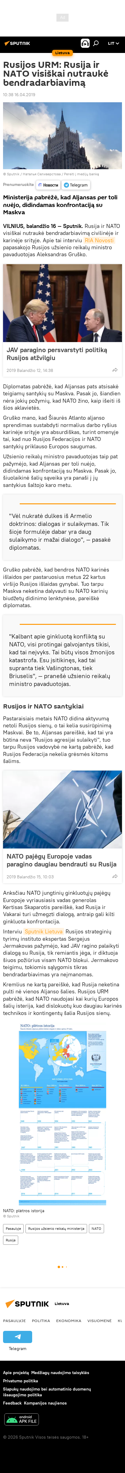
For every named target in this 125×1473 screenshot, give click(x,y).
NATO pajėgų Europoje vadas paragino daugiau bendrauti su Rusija (62, 860)
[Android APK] (21, 1420)
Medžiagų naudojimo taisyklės (60, 1372)
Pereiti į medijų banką (81, 174)
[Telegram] (76, 185)
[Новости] (48, 185)
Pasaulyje (13, 1228)
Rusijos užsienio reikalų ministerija (56, 1228)
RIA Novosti (99, 240)
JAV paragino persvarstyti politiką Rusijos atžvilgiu (57, 354)
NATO (96, 1228)
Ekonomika (68, 1320)
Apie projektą (16, 1372)
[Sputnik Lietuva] (18, 45)
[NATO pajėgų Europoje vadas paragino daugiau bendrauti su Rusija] (62, 809)
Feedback (12, 1403)
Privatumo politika (20, 1381)
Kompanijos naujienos (45, 1403)
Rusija (10, 1240)
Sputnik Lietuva (43, 931)
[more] (115, 370)
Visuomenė (99, 1320)
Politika (41, 1320)
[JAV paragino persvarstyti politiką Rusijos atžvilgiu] (62, 303)
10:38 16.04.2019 (19, 94)
